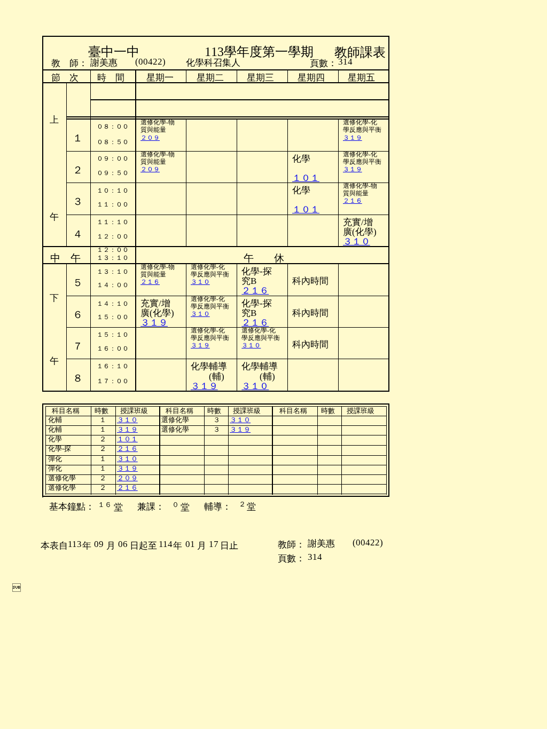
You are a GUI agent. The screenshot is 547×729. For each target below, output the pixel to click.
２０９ (150, 137)
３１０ (356, 241)
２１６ (352, 200)
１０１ (305, 209)
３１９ (352, 137)
